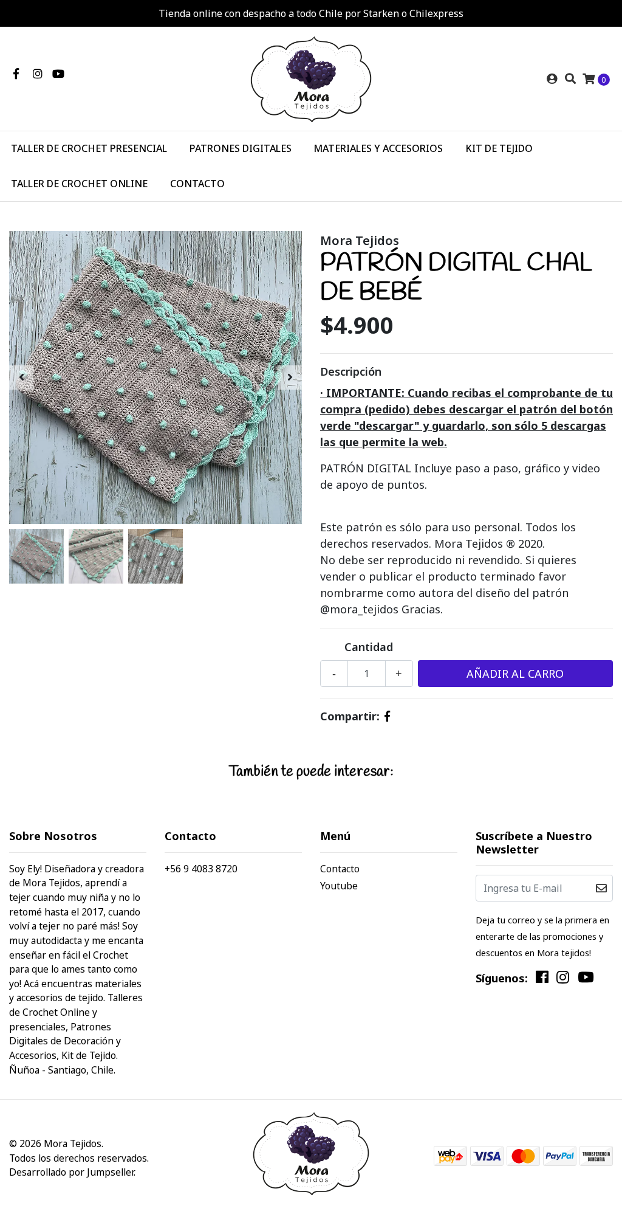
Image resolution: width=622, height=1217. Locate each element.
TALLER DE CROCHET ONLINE (79, 183)
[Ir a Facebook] (16, 73)
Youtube (339, 885)
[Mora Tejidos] (311, 78)
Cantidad (368, 647)
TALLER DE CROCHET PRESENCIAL (89, 148)
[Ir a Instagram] (38, 73)
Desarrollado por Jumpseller (71, 1172)
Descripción (350, 371)
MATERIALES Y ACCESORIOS (378, 148)
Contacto (340, 868)
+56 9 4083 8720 (201, 868)
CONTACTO (197, 183)
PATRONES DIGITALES (241, 148)
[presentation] (21, 377)
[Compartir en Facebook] (387, 716)
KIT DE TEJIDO (499, 148)
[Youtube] (58, 73)
